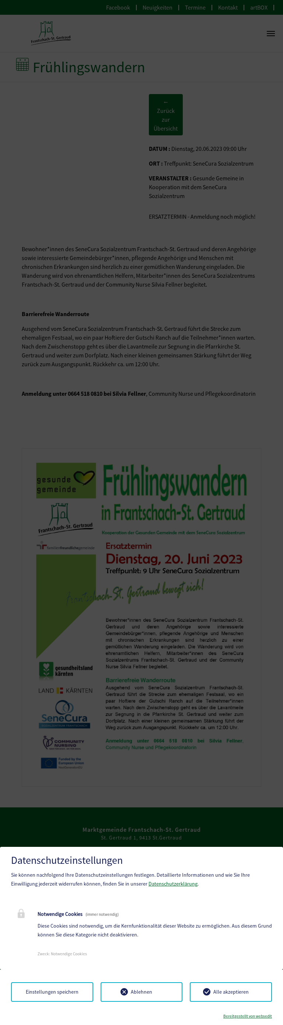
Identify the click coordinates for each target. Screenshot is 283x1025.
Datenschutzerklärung (173, 883)
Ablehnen (141, 991)
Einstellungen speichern (52, 991)
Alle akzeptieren (231, 991)
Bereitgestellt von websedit (247, 1016)
